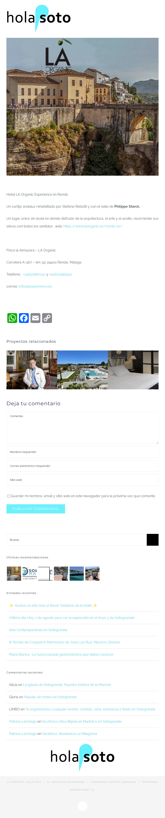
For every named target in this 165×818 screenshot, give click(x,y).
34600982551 (61, 274)
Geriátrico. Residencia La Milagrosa (69, 734)
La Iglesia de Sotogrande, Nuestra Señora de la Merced (67, 685)
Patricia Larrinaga (23, 721)
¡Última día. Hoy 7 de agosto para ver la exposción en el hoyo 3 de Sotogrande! (71, 618)
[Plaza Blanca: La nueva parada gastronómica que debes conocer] (13, 573)
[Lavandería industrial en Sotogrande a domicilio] (29, 573)
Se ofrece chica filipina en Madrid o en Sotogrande (82, 721)
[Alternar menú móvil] (157, 8)
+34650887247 (34, 274)
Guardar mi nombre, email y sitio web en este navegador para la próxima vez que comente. (83, 496)
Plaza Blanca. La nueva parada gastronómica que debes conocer (61, 654)
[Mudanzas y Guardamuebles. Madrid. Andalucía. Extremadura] (45, 573)
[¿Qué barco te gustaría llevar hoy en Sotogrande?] (76, 573)
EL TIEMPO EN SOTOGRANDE (66, 782)
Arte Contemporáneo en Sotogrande (38, 630)
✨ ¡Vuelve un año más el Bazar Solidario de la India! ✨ (53, 605)
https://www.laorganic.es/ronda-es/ (92, 226)
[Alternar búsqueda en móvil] (149, 8)
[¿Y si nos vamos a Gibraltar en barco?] (60, 573)
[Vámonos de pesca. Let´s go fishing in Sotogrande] (92, 573)
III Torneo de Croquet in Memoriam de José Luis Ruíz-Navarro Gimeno (64, 642)
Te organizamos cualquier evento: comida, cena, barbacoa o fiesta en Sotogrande (90, 709)
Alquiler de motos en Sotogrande (50, 697)
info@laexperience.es (35, 286)
